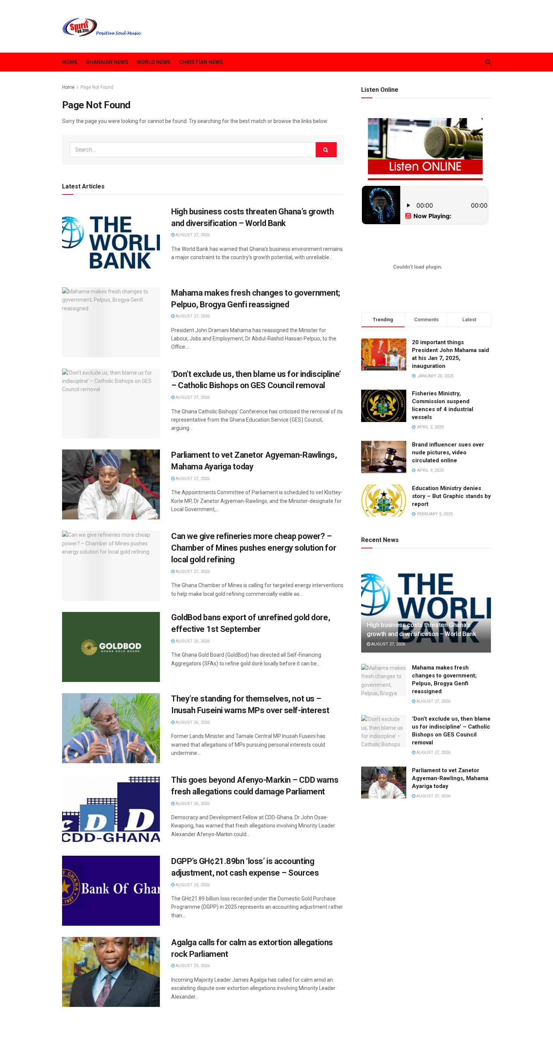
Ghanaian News (107, 62)
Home (69, 62)
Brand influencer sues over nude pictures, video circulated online (448, 452)
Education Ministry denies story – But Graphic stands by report (451, 496)
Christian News (201, 62)
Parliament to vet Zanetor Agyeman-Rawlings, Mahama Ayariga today (450, 778)
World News (154, 62)
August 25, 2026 (192, 884)
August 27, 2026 (192, 234)
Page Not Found (97, 87)
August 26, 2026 (192, 641)
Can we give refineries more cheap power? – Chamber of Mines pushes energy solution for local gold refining (253, 547)
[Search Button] (326, 149)
